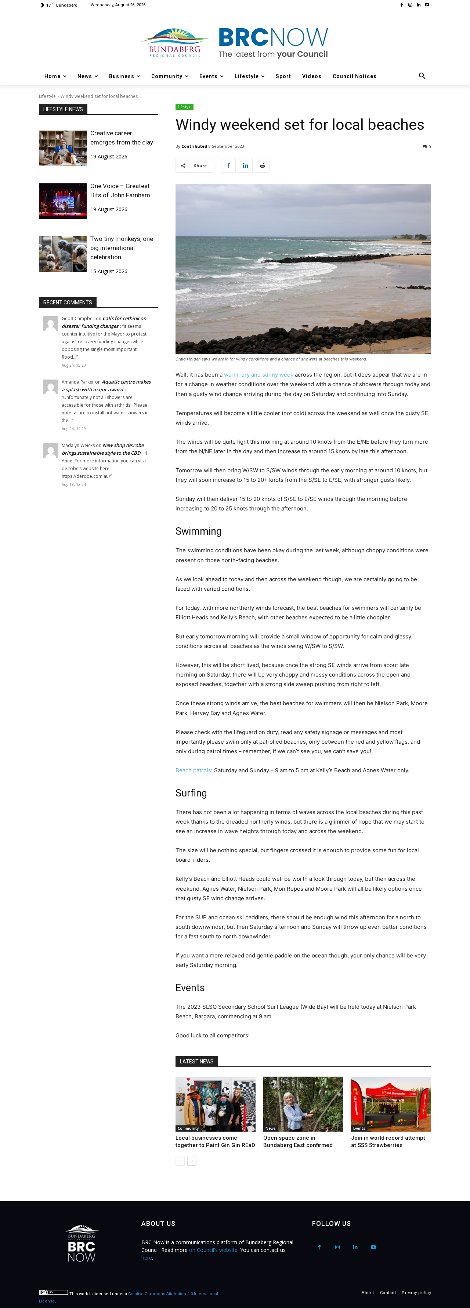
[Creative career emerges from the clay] (63, 148)
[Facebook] (402, 5)
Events (359, 1128)
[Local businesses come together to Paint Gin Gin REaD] (216, 1104)
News (270, 1128)
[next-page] (191, 1161)
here (146, 1257)
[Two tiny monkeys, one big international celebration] (63, 254)
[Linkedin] (418, 5)
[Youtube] (427, 5)
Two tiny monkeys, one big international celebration (121, 248)
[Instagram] (410, 5)
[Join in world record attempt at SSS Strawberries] (391, 1104)
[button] (422, 76)
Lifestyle (47, 96)
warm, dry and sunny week (258, 374)
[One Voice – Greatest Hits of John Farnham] (63, 201)
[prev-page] (180, 1161)
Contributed (194, 146)
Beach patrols (193, 770)
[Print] (262, 165)
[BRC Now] (235, 42)
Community (188, 1128)
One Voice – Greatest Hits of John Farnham (120, 190)
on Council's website (213, 1249)
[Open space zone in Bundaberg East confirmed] (303, 1104)
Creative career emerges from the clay (121, 137)
